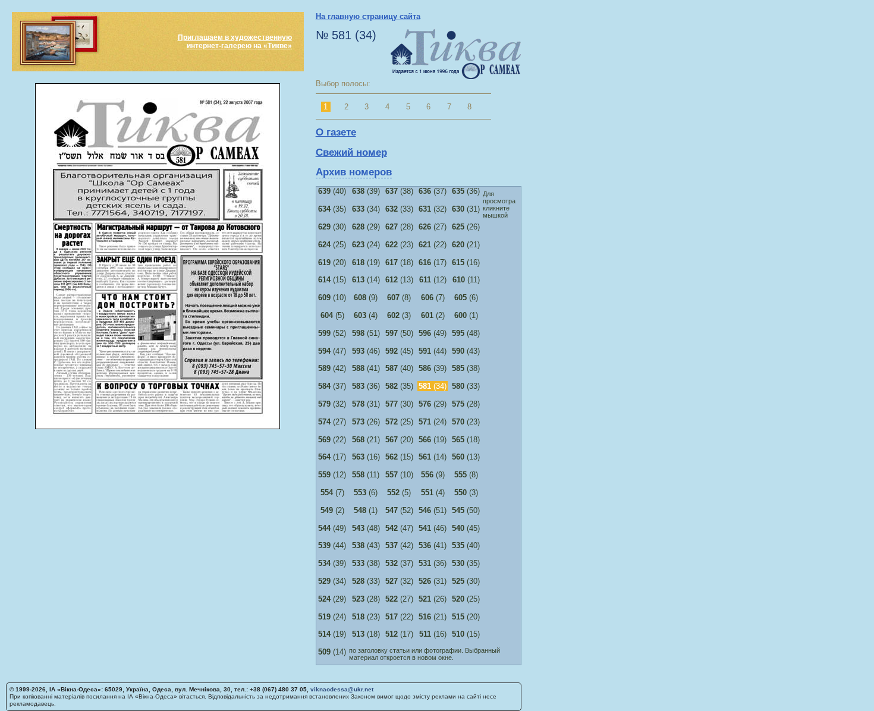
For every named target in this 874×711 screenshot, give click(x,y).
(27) (433, 226)
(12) (433, 279)
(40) (332, 191)
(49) (433, 333)
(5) (332, 315)
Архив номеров (354, 172)
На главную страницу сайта (368, 16)
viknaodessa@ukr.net (341, 689)
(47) (332, 351)
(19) (366, 262)
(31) (466, 209)
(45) (399, 351)
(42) (332, 368)
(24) (366, 244)
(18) (399, 262)
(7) (433, 297)
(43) (466, 351)
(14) (366, 279)
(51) (366, 333)
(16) (466, 262)
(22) (433, 244)
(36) (466, 191)
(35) (332, 209)
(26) (466, 226)
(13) (399, 279)
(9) (366, 297)
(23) (399, 244)
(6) (466, 297)
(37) (433, 191)
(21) (466, 244)
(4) (366, 315)
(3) (399, 315)
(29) (366, 226)
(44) (433, 351)
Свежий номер (351, 152)
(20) (332, 262)
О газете (336, 132)
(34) (366, 209)
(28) (399, 226)
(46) (366, 351)
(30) (332, 226)
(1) (466, 315)
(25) (332, 244)
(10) (332, 297)
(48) (466, 333)
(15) (332, 279)
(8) (399, 297)
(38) (399, 191)
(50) (399, 333)
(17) (433, 262)
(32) (433, 209)
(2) (433, 315)
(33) (399, 209)
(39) (366, 191)
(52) (332, 333)
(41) (366, 368)
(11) (466, 279)
